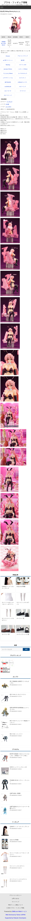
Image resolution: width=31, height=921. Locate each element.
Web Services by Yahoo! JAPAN (15, 915)
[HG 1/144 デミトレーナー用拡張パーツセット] (5, 725)
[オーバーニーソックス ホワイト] (5, 883)
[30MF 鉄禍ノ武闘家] (5, 798)
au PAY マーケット (8, 60)
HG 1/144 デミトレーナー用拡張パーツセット (20, 721)
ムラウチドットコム (8, 77)
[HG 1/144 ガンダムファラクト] (5, 699)
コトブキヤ (8, 106)
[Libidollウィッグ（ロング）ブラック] (5, 831)
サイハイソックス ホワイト (17, 866)
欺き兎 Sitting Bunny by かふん (9, 43)
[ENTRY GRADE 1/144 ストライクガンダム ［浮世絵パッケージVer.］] (5, 758)
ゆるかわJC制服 (14, 839)
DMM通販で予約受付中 (3, 43)
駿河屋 (22, 60)
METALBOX (8, 82)
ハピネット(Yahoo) (22, 69)
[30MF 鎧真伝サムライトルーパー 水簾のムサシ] (5, 811)
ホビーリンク (22, 86)
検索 (26, 649)
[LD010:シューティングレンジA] (5, 771)
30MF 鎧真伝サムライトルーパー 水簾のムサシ (19, 807)
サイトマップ (15, 901)
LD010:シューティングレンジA (18, 767)
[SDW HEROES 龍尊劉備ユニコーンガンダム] (5, 712)
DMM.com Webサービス (19, 911)
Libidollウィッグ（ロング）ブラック (19, 826)
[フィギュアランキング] (5, 672)
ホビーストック (8, 95)
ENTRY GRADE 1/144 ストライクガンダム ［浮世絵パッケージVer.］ (19, 754)
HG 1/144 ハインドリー (16, 734)
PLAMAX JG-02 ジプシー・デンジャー (19, 781)
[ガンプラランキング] (5, 669)
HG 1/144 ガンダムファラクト (18, 694)
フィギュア (9, 101)
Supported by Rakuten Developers (15, 918)
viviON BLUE (8, 86)
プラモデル (15, 749)
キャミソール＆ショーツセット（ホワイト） (19, 853)
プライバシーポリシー (15, 895)
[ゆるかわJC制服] (5, 844)
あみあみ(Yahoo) (8, 69)
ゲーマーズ (22, 91)
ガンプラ (15, 677)
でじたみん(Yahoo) (8, 73)
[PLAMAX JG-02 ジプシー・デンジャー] (5, 784)
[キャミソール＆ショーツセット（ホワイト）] (5, 857)
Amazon (8, 56)
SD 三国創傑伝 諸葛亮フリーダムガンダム (19, 682)
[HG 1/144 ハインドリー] (5, 738)
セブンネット (22, 77)
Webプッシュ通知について (15, 905)
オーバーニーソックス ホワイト (18, 879)
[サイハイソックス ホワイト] (5, 870)
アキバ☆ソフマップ (23, 56)
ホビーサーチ (7, 91)
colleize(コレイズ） (23, 82)
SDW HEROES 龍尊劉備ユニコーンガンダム (19, 708)
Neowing (8, 64)
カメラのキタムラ (22, 73)
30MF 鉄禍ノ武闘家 (15, 793)
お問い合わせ (15, 898)
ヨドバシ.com (22, 64)
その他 (7, 104)
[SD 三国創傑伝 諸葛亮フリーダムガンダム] (5, 685)
